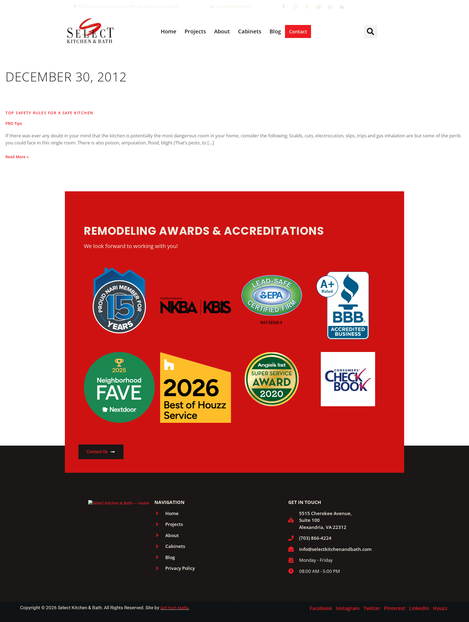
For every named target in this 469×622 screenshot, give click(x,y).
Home (168, 31)
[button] (370, 31)
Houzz (440, 608)
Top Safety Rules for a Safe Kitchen (49, 112)
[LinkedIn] (330, 6)
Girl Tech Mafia (174, 607)
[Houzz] (342, 6)
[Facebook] (284, 6)
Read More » (17, 156)
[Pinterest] (319, 6)
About (222, 31)
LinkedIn (419, 608)
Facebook (321, 608)
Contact (298, 31)
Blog (275, 31)
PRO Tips (13, 123)
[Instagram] (295, 6)
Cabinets (249, 31)
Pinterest (394, 608)
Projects (195, 31)
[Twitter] (307, 6)
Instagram (348, 608)
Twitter (371, 608)
